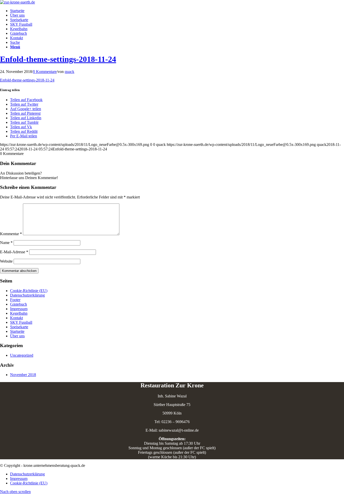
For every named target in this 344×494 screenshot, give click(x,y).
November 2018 (23, 375)
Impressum (18, 309)
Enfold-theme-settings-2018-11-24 (58, 59)
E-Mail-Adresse (14, 252)
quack (69, 71)
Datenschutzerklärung (27, 295)
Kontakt (16, 318)
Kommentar (11, 234)
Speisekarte (19, 327)
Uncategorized (21, 355)
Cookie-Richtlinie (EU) (28, 291)
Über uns (17, 336)
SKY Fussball (21, 322)
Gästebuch (18, 304)
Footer (15, 300)
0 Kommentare (45, 71)
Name (6, 242)
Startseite (17, 331)
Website (6, 261)
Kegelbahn (18, 313)
